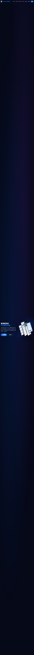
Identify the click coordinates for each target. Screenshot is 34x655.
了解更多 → (10, 334)
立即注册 (32, 1)
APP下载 (23, 1)
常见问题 (26, 1)
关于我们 (13, 1)
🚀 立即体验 (4, 334)
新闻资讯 (29, 1)
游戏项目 (20, 1)
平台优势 (17, 1)
